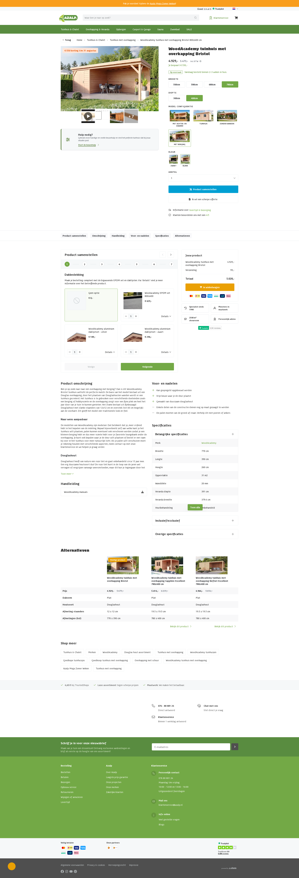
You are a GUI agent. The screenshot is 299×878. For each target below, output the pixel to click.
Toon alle (195, 507)
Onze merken (112, 787)
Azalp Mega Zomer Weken (163, 3)
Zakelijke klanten (114, 792)
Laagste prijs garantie (117, 777)
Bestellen (65, 772)
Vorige (91, 366)
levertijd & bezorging (200, 210)
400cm (194, 98)
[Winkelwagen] (236, 18)
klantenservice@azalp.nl (171, 804)
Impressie (133, 865)
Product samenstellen (204, 189)
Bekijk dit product (179, 626)
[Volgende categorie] (171, 255)
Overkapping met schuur (147, 660)
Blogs (161, 824)
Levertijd (65, 802)
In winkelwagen (211, 287)
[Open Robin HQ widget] (12, 866)
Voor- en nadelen (140, 235)
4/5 (207, 215)
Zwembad (175, 29)
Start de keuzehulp (87, 145)
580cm (194, 84)
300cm (176, 98)
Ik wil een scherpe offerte (204, 199)
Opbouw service (68, 787)
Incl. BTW (194, 61)
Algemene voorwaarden (72, 865)
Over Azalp (111, 772)
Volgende (147, 366)
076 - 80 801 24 (166, 705)
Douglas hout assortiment (137, 652)
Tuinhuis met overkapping (123, 39)
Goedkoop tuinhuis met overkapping (110, 660)
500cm (176, 84)
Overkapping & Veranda (97, 29)
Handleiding (118, 235)
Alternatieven (182, 235)
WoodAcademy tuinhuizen (203, 652)
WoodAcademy (209, 442)
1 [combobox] (171, 178)
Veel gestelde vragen (169, 819)
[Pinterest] (75, 871)
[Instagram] (66, 871)
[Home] (68, 17)
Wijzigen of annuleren (72, 797)
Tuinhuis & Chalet (70, 29)
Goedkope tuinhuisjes (74, 660)
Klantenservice (166, 717)
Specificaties (162, 235)
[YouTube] (71, 871)
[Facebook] (62, 871)
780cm (230, 84)
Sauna (160, 29)
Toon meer (66, 473)
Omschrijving (99, 235)
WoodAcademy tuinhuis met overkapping (186, 660)
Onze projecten (113, 782)
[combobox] (141, 17)
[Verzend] (195, 17)
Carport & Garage (142, 29)
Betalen (65, 777)
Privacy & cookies (96, 865)
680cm (212, 84)
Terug (68, 39)
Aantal (172, 172)
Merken (92, 652)
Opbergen (121, 29)
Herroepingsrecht (117, 865)
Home (79, 39)
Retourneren (67, 792)
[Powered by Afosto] (229, 868)
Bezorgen (65, 782)
